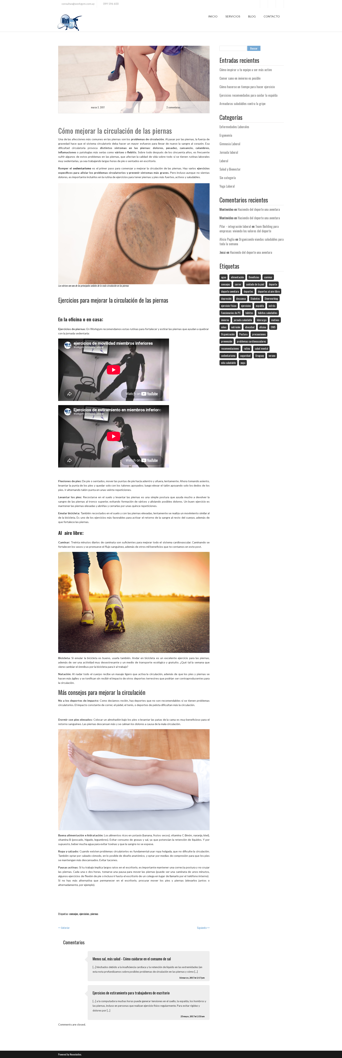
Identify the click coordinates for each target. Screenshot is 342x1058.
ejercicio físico (228, 305)
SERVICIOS (232, 16)
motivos (275, 320)
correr (238, 284)
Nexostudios (75, 1054)
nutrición (235, 327)
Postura (243, 334)
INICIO (213, 16)
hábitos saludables (267, 313)
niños (223, 327)
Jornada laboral (228, 152)
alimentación (237, 277)
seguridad (245, 355)
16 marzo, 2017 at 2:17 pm (192, 977)
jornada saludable (243, 320)
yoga (242, 363)
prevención (226, 341)
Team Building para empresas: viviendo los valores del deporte (249, 228)
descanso (241, 298)
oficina (262, 327)
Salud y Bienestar (230, 169)
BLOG (252, 16)
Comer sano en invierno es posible (239, 78)
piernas (94, 914)
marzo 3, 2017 (98, 107)
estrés (272, 305)
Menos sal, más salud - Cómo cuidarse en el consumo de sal (132, 958)
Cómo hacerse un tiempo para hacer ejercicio (247, 86)
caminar (268, 277)
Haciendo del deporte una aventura (259, 209)
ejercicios (84, 914)
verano (272, 355)
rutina (247, 348)
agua (223, 277)
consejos (73, 914)
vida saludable (228, 363)
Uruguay (259, 355)
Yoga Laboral (227, 186)
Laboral (223, 160)
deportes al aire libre (269, 291)
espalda (260, 305)
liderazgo (261, 320)
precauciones (259, 334)
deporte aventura (230, 291)
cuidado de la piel (255, 284)
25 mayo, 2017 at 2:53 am (192, 1016)
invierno (225, 320)
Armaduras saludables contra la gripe (242, 103)
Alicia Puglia (227, 239)
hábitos (249, 313)
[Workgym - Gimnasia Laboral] (69, 22)
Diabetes (255, 298)
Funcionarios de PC (231, 313)
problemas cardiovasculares (251, 341)
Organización (228, 334)
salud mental (261, 348)
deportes (248, 291)
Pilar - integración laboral (235, 226)
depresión (226, 298)
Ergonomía (225, 135)
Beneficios (254, 277)
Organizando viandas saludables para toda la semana (251, 241)
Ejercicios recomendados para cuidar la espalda (248, 95)
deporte (273, 284)
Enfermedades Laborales (234, 126)
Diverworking (271, 298)
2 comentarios (173, 107)
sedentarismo (82, 168)
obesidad (250, 327)
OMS (273, 327)
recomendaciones (230, 348)
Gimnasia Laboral (229, 143)
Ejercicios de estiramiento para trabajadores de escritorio (131, 992)
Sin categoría (227, 177)
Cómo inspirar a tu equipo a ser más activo (245, 69)
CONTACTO (272, 16)
